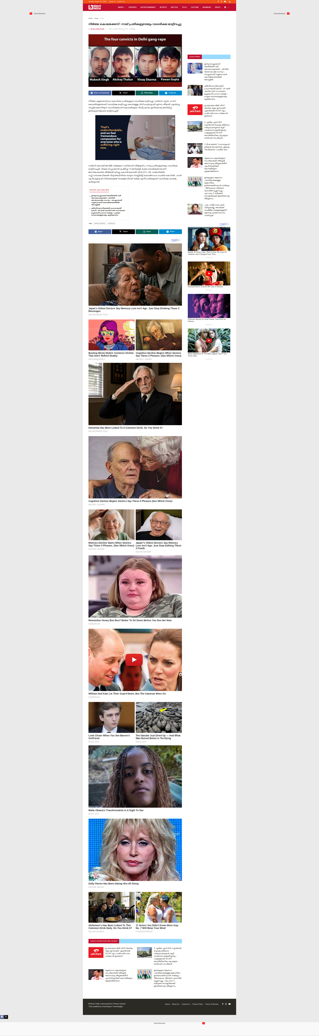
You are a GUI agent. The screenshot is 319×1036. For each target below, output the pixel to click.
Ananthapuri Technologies (112, 1007)
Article (174, 7)
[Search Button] (230, 2)
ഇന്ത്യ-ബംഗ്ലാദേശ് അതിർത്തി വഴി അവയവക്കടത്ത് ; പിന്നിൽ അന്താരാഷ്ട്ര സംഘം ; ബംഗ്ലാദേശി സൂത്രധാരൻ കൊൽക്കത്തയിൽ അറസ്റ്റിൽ (106, 200)
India (102, 18)
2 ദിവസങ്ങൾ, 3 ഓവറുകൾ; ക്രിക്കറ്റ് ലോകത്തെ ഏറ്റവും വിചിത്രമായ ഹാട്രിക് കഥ (217, 147)
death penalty (99, 223)
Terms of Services (211, 1004)
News (120, 7)
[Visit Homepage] (94, 7)
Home (90, 18)
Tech (184, 7)
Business (207, 7)
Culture (195, 7)
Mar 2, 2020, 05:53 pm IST (118, 29)
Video (217, 7)
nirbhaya (111, 223)
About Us (112, 2)
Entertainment (148, 7)
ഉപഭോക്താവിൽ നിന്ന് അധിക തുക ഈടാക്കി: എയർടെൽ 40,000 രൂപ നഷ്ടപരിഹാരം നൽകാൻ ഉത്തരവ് (216, 110)
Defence (133, 7)
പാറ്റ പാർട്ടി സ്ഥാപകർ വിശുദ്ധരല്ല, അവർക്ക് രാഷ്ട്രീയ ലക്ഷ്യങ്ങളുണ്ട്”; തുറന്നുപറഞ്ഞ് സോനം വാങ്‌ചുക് (216, 210)
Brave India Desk (97, 29)
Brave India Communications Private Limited (107, 1004)
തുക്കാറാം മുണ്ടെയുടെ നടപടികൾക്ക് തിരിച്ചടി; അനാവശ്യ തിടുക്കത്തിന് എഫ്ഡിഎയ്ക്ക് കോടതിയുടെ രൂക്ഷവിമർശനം (118, 975)
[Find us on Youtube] (230, 1004)
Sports (163, 7)
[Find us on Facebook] (222, 1004)
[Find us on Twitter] (226, 1004)
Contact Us (121, 2)
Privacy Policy (198, 1004)
